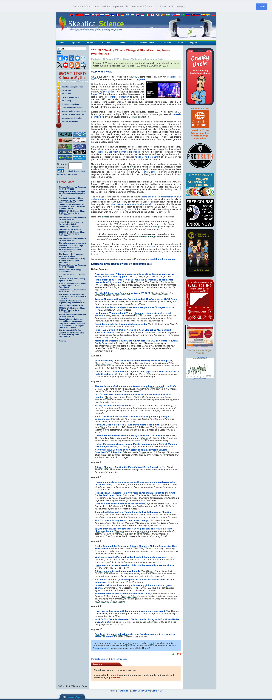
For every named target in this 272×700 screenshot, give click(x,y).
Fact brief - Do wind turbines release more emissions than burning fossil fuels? (71, 200)
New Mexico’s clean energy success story (70, 270)
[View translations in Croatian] (87, 15)
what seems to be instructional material (131, 204)
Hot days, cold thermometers (71, 305)
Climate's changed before (72, 87)
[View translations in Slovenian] (198, 15)
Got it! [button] (262, 6)
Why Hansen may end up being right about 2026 (72, 280)
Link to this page (119, 659)
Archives (62, 341)
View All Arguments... (70, 122)
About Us (135, 690)
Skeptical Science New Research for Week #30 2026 (72, 315)
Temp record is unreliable (72, 108)
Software (91, 43)
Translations (166, 43)
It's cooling (66, 101)
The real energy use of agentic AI (72, 243)
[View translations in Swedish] (208, 15)
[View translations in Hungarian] (133, 15)
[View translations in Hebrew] (128, 15)
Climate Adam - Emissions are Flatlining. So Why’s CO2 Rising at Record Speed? (72, 206)
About (180, 43)
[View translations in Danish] (97, 15)
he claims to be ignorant (147, 157)
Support (193, 43)
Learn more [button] (178, 6)
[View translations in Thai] (213, 15)
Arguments (75, 43)
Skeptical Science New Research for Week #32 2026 (72, 266)
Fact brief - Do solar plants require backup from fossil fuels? (73, 302)
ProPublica (108, 91)
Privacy (146, 690)
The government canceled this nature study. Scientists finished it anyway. (72, 296)
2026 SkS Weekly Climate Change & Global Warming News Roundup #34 (72, 213)
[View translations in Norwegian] (173, 15)
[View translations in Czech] (92, 15)
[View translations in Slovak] (193, 15)
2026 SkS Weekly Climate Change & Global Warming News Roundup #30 (72, 310)
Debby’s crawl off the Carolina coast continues (120, 503)
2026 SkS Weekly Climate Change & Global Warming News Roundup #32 (72, 260)
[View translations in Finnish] (113, 15)
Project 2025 (97, 94)
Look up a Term (74, 697)
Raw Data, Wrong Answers (70, 229)
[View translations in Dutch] (102, 15)
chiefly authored (152, 172)
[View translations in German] (123, 15)
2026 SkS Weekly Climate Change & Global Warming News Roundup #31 (72, 285)
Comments (122, 43)
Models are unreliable (70, 104)
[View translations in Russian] (188, 15)
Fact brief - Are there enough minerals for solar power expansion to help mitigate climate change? (71, 248)
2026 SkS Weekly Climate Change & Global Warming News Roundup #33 (72, 234)
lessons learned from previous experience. (118, 151)
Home (61, 43)
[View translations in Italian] (148, 15)
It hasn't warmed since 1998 (73, 115)
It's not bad (66, 94)
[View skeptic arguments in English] (72, 15)
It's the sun (66, 90)
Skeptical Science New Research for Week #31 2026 (72, 291)
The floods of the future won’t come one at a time (71, 255)
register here (113, 677)
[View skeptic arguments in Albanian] (77, 15)
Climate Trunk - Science (69, 227)
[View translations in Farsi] (107, 15)
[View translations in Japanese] (153, 15)
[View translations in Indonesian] (143, 15)
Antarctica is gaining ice (72, 118)
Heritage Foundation (118, 96)
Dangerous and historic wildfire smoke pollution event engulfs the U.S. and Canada (72, 325)
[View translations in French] (118, 15)
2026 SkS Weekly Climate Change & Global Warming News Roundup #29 (72, 335)
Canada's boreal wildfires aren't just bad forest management (72, 320)
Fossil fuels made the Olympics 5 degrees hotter (121, 324)
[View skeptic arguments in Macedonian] (163, 15)
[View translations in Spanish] (203, 15)
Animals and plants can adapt (74, 111)
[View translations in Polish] (178, 15)
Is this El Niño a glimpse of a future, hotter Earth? (71, 223)
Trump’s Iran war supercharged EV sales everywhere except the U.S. (72, 193)
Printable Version (99, 659)
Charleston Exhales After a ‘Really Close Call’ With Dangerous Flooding (133, 512)
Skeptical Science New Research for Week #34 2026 (72, 218)
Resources (106, 43)
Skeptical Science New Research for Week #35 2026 (72, 188)
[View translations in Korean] (158, 15)
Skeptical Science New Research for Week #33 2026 (72, 239)
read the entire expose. (162, 259)
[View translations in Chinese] (82, 15)
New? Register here (76, 171)
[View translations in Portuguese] (183, 15)
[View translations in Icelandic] (138, 15)
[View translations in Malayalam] (168, 15)
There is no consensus (71, 97)
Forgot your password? (67, 174)
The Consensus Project (144, 43)
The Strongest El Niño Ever (70, 330)
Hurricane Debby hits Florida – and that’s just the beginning (127, 424)
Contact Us (156, 690)
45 (135, 146)
